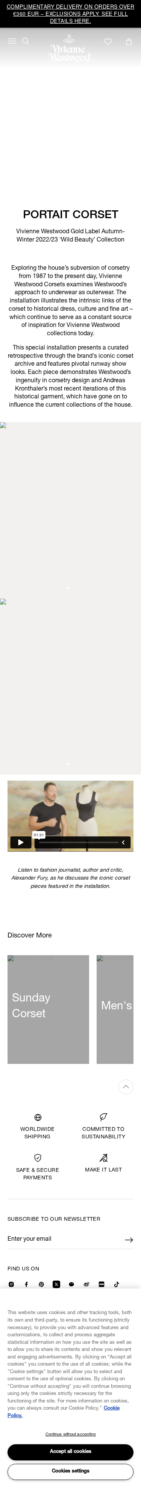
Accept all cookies (70, 1452)
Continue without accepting (70, 1435)
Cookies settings (70, 1471)
